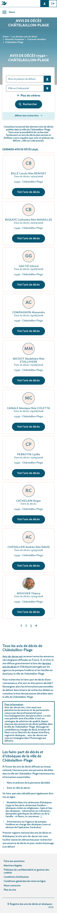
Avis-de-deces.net (12, 656)
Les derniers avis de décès (24, 37)
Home (6, 37)
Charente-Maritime (36, 39)
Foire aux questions (14, 861)
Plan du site (10, 890)
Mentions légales (13, 865)
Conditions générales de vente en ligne (25, 881)
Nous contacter (12, 885)
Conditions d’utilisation (16, 877)
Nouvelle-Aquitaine (14, 39)
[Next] (36, 625)
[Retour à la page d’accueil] (3, 5)
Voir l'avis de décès (28, 192)
